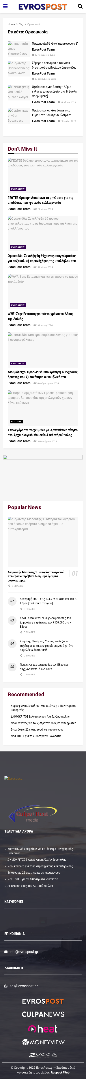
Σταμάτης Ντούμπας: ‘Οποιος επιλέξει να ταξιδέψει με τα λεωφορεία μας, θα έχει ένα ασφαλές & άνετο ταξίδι (46, 646)
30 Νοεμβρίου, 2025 (44, 55)
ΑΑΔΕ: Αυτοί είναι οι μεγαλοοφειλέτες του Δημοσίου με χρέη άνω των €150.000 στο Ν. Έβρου (46, 622)
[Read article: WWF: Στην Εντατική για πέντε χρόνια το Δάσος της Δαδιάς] (43, 291)
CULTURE (16, 421)
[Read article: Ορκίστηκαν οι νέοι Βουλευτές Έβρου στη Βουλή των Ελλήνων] (19, 116)
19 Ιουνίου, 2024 (44, 325)
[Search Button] (80, 6)
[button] (43, 920)
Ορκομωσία (34, 24)
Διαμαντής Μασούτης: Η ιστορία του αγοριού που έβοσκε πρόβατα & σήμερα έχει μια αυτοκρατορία (36, 576)
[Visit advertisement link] (43, 475)
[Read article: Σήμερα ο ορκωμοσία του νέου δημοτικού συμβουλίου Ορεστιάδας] (19, 69)
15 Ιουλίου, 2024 (44, 267)
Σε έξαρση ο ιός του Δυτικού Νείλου (30, 886)
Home (11, 24)
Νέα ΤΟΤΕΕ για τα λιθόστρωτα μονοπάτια (36, 736)
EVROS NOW (18, 189)
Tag (21, 24)
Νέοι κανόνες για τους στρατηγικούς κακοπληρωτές (43, 723)
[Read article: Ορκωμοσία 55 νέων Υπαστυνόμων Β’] (19, 49)
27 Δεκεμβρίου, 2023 (45, 79)
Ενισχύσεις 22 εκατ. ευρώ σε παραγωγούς (37, 729)
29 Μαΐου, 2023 (68, 121)
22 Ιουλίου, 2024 (44, 209)
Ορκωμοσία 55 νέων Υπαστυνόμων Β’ (55, 44)
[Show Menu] (5, 6)
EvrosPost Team (43, 49)
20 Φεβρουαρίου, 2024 (47, 383)
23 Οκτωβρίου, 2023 (46, 441)
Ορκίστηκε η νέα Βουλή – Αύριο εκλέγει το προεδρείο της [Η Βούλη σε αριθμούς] (54, 91)
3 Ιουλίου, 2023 (68, 102)
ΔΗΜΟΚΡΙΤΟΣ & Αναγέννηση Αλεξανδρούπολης (40, 716)
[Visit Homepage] (43, 6)
